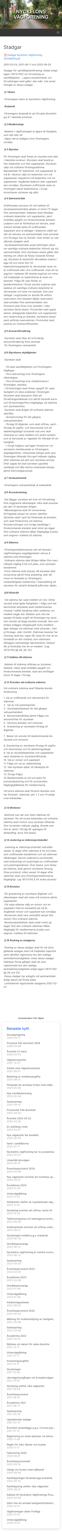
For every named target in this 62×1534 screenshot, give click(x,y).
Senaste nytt (18, 1028)
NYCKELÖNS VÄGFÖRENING (31, 14)
